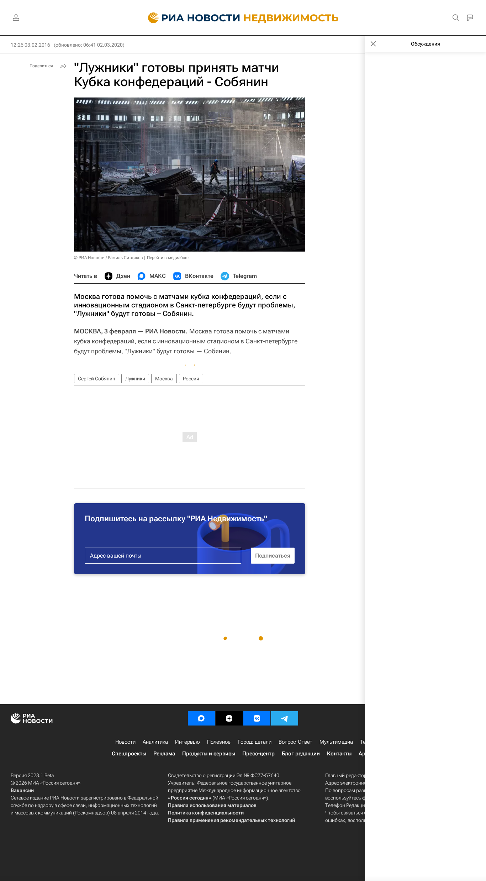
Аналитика (155, 742)
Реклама (164, 753)
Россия (191, 378)
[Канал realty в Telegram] (284, 718)
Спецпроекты (129, 753)
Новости (125, 742)
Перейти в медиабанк (168, 257)
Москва (164, 378)
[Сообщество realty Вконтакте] (256, 718)
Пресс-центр (258, 753)
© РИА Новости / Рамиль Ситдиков (108, 257)
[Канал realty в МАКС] (201, 718)
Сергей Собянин (96, 378)
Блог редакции (301, 753)
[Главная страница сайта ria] (189, 18)
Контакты (339, 753)
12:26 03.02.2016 (30, 45)
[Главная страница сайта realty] (243, 18)
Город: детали (254, 742)
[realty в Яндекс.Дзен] (229, 718)
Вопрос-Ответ (295, 742)
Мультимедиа (336, 742)
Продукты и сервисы (208, 753)
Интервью (187, 742)
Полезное (219, 742)
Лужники (135, 378)
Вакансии (22, 790)
